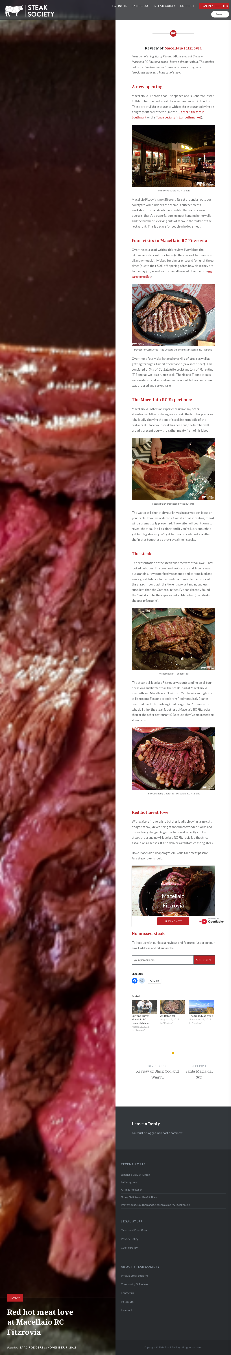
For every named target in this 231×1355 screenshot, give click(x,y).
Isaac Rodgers (31, 1347)
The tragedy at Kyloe (201, 1015)
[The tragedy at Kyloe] (201, 1007)
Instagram (127, 1301)
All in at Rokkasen (131, 1189)
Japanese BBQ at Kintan (135, 1174)
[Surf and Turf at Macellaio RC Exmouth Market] (144, 1007)
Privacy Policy (129, 1239)
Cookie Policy (129, 1247)
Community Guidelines (134, 1284)
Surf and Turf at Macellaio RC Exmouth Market (141, 1019)
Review (15, 1297)
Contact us (127, 1293)
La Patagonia (129, 1182)
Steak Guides (165, 5)
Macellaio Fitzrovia (183, 48)
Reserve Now (173, 921)
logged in (153, 1132)
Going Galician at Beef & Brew (139, 1197)
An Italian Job (168, 1015)
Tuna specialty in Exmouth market (178, 117)
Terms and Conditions (134, 1230)
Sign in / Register (214, 5)
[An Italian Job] (172, 1007)
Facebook (127, 1310)
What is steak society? (134, 1275)
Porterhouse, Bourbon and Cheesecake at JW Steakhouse (155, 1204)
